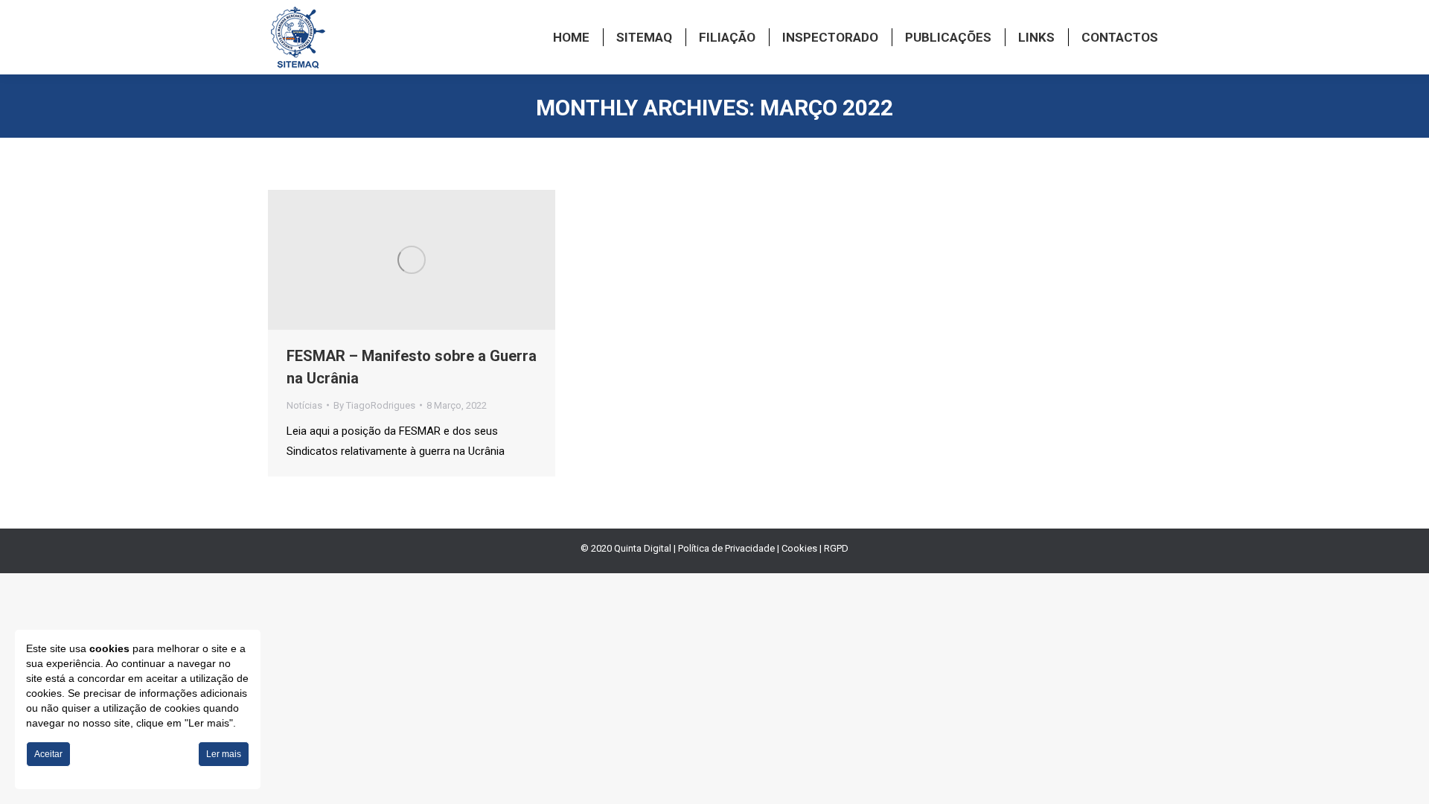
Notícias (304, 405)
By (374, 405)
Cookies (799, 548)
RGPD (836, 548)
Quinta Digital (642, 548)
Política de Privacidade (726, 548)
